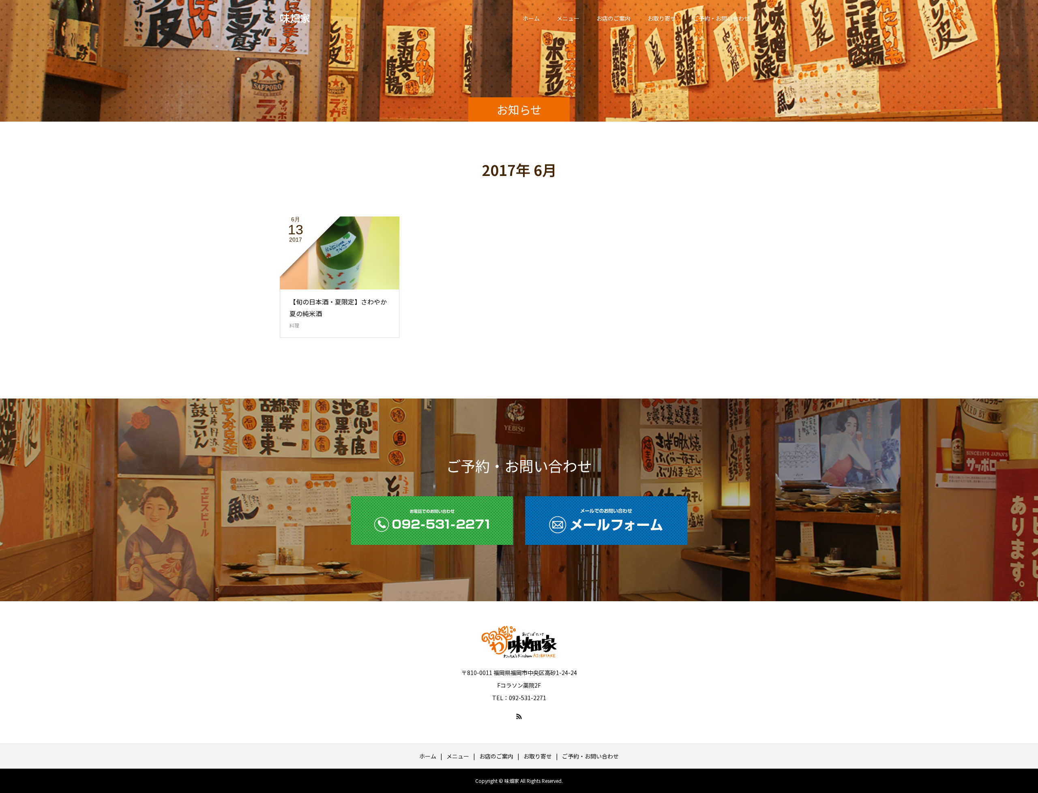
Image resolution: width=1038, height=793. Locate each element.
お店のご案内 (613, 18)
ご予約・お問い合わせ (721, 18)
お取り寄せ (662, 18)
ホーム (531, 18)
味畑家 (295, 18)
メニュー (568, 18)
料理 (294, 325)
